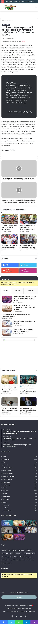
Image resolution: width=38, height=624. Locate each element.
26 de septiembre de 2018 (15, 114)
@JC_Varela (20, 83)
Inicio (4, 21)
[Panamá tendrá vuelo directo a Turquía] (7, 323)
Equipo (16, 612)
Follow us (4, 568)
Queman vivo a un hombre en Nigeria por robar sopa (23, 330)
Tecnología (5, 499)
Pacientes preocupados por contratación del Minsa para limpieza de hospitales (9, 389)
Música (4, 488)
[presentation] (8, 150)
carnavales (5, 554)
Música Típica (7, 511)
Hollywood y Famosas (8, 476)
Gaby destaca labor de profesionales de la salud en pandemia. (9, 247)
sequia (4, 563)
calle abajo (21, 551)
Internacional (6, 482)
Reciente (17, 291)
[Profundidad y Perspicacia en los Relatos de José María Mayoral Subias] (7, 299)
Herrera (22, 557)
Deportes (5, 465)
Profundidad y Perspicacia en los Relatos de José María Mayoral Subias (24, 298)
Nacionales (10, 21)
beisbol (4, 551)
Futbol (15, 557)
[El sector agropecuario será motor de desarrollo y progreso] (28, 219)
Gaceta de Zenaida (7, 474)
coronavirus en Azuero (29, 554)
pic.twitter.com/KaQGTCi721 (16, 107)
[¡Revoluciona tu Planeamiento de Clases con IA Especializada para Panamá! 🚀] (7, 523)
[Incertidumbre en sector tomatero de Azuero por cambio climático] (7, 308)
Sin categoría (6, 497)
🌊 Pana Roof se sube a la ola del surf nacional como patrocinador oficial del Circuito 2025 (28, 389)
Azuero (4, 456)
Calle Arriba (29, 551)
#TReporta (10, 104)
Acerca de (10, 612)
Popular (6, 291)
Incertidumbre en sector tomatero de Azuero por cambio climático (24, 307)
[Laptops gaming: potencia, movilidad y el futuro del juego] (28, 401)
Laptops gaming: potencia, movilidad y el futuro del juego (20, 2)
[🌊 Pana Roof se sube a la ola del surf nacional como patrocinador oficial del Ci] (28, 379)
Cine (3, 462)
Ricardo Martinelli (28, 560)
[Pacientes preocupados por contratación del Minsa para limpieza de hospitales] (9, 379)
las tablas (28, 557)
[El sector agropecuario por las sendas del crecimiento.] (9, 219)
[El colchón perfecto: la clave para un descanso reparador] (9, 401)
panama (19, 560)
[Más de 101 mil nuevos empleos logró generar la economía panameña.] (28, 239)
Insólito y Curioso (7, 479)
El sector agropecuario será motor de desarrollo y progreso (27, 227)
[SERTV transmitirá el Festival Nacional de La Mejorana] (31, 530)
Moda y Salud (6, 485)
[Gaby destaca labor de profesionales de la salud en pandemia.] (9, 239)
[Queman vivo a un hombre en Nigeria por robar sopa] (7, 332)
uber (9, 563)
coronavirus (18, 554)
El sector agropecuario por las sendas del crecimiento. (9, 227)
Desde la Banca (8, 468)
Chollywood (5, 459)
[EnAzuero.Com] (10, 7)
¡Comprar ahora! (30, 612)
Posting (4, 494)
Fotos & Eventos (6, 471)
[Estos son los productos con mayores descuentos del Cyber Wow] (7, 537)
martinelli (12, 560)
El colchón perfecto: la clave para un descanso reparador (9, 410)
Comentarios (31, 291)
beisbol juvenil (12, 551)
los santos (5, 560)
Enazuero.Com (11, 609)
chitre (11, 554)
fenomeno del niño (7, 557)
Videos (4, 502)
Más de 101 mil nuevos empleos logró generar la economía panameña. (28, 247)
